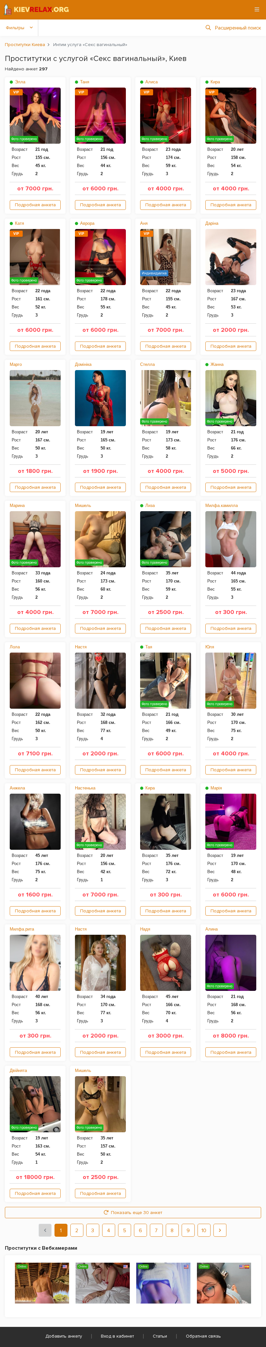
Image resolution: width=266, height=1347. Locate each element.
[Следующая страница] (219, 1230)
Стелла (147, 364)
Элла (19, 81)
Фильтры (15, 27)
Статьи (160, 1336)
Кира (214, 81)
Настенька (85, 788)
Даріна (211, 223)
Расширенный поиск (238, 28)
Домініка (83, 364)
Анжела (17, 788)
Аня (144, 223)
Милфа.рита (22, 929)
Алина (211, 929)
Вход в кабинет (117, 1336)
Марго (16, 364)
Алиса (151, 81)
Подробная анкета (35, 205)
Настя (81, 646)
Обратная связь (203, 1336)
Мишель (83, 505)
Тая (148, 646)
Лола (15, 646)
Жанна (216, 364)
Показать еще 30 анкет (136, 1212)
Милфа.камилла (221, 505)
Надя (145, 929)
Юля (209, 646)
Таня (84, 81)
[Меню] (257, 9)
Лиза (149, 505)
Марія (215, 788)
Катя (19, 223)
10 (203, 1230)
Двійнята (18, 1070)
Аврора (86, 223)
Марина (17, 505)
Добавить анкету (63, 1336)
